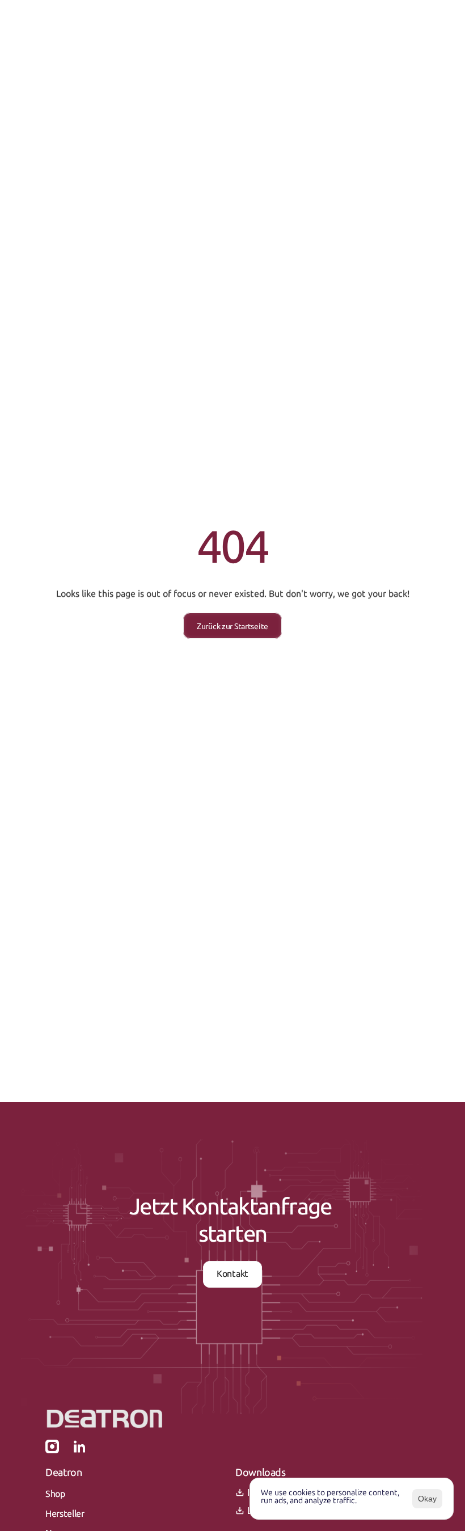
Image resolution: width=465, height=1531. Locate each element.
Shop (55, 1493)
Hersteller (64, 1513)
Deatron (63, 1472)
